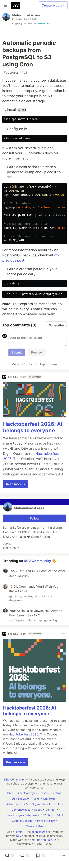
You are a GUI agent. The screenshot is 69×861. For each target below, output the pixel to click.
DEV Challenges (27, 793)
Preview (37, 352)
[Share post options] (63, 855)
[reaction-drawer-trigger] (9, 855)
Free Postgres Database (22, 815)
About (38, 809)
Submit (17, 352)
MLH (60, 815)
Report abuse (48, 364)
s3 (24, 72)
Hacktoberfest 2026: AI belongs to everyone (32, 427)
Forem (18, 831)
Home (9, 793)
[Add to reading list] (40, 855)
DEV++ (44, 793)
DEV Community (37, 561)
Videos (57, 793)
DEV (18, 835)
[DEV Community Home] (15, 5)
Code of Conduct (23, 364)
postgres (11, 72)
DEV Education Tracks (25, 798)
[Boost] (53, 855)
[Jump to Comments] (24, 855)
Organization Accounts (46, 804)
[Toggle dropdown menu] (64, 377)
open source (39, 831)
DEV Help (49, 798)
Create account (53, 5)
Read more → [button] (15, 484)
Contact (50, 809)
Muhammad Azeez (26, 15)
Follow (34, 518)
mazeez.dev (43, 23)
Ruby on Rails (43, 839)
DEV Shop (47, 815)
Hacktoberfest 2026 (23, 734)
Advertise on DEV (17, 804)
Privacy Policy (46, 820)
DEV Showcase (21, 809)
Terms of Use (34, 826)
